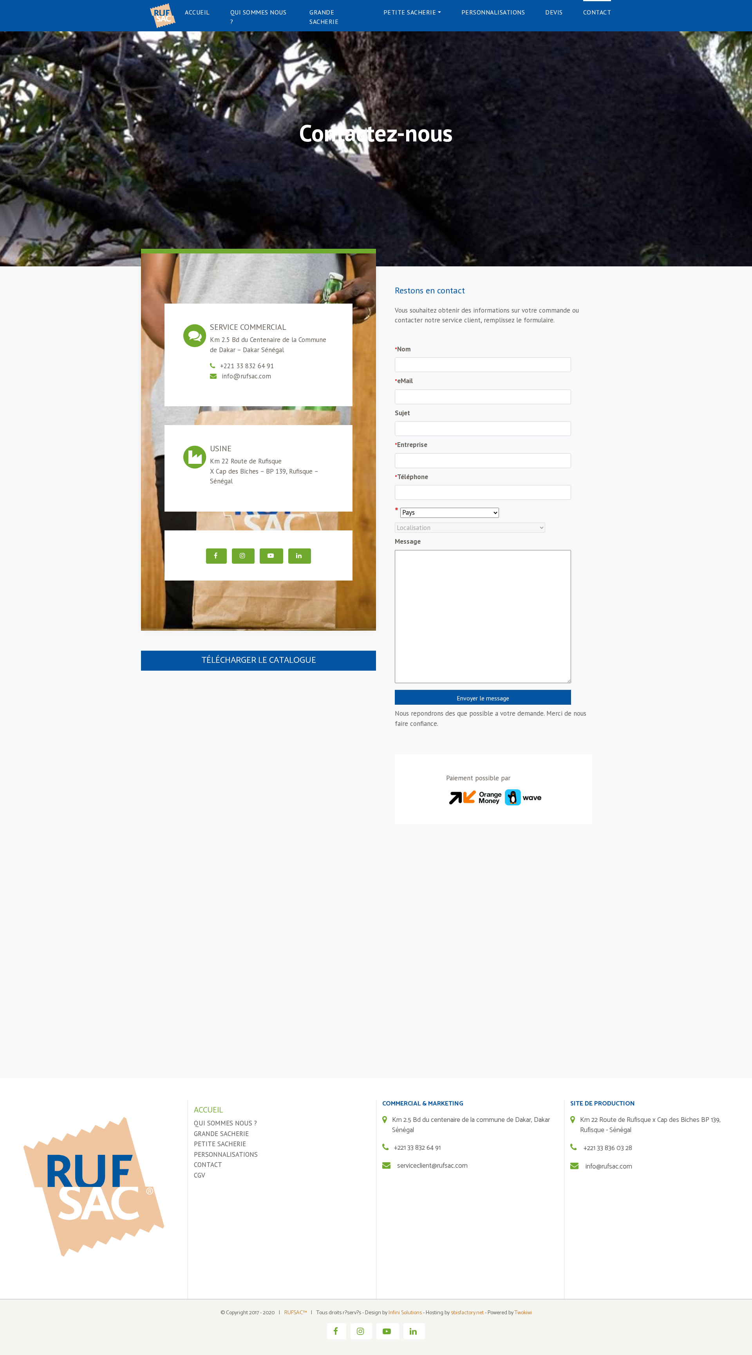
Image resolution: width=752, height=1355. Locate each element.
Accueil (197, 12)
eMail (404, 380)
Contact (597, 12)
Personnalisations (493, 12)
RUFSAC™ (295, 1312)
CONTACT (208, 1164)
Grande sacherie (323, 16)
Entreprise (411, 444)
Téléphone (411, 476)
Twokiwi (523, 1312)
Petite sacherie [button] (409, 12)
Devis (554, 12)
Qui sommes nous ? (258, 16)
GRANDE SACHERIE (221, 1133)
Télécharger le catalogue (258, 660)
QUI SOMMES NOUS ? (225, 1123)
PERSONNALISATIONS (226, 1154)
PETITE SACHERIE (220, 1144)
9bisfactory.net (467, 1312)
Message (408, 541)
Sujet (402, 413)
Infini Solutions (405, 1312)
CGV (199, 1175)
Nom (403, 349)
